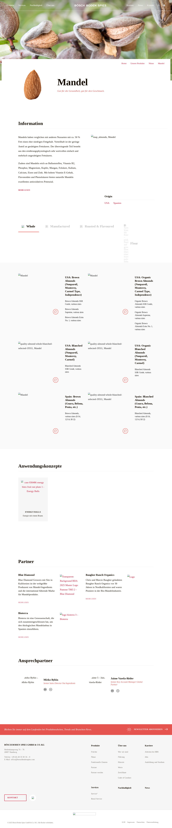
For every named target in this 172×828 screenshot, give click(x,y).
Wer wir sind (123, 752)
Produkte (95, 745)
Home (124, 63)
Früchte (94, 752)
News (147, 788)
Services (94, 787)
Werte (120, 767)
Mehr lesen (24, 190)
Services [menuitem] (22, 5)
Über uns (122, 745)
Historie (121, 762)
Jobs (146, 757)
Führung (121, 757)
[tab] (28, 226)
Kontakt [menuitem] (150, 5)
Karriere (149, 745)
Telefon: (17, 757)
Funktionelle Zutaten (99, 762)
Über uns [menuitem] (50, 5)
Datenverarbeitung (152, 822)
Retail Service (96, 799)
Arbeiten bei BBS (152, 752)
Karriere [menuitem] (130, 5)
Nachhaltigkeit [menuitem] (36, 5)
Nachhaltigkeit (124, 788)
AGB (123, 822)
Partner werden (97, 773)
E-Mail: (19, 760)
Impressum (131, 822)
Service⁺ (94, 794)
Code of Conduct (124, 778)
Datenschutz (140, 822)
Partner (94, 767)
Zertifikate (122, 773)
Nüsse (151, 63)
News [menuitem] (140, 5)
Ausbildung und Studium (154, 762)
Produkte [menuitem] (10, 5)
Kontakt (13, 798)
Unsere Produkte (138, 63)
